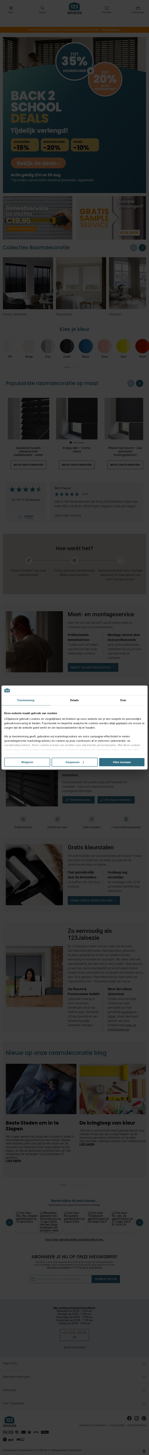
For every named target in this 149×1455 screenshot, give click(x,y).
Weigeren (27, 762)
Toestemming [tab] (25, 700)
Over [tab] (123, 700)
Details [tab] (74, 700)
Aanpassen (72, 762)
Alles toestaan (122, 762)
